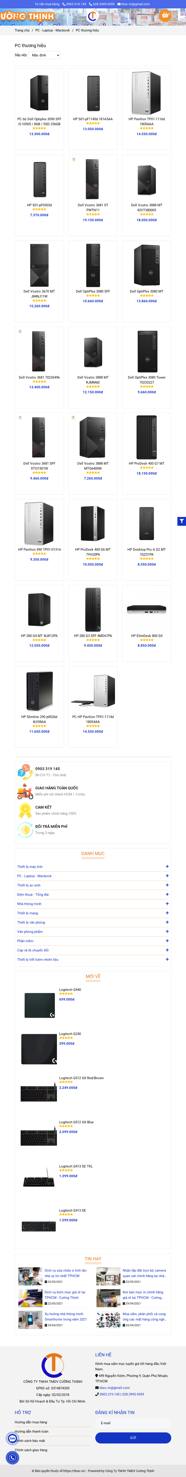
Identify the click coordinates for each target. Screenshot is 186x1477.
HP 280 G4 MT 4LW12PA (39, 636)
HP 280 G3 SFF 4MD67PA (93, 636)
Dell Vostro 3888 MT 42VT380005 (146, 207)
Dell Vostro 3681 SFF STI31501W (39, 466)
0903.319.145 (76, 4)
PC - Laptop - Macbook (52, 30)
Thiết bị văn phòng (31, 922)
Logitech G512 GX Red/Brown (81, 1078)
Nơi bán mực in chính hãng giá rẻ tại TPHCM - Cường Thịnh (143, 1295)
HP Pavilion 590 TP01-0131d (39, 550)
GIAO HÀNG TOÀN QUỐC (56, 788)
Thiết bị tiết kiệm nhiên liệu (37, 960)
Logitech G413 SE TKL (76, 1166)
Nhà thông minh (29, 904)
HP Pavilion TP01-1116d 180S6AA (147, 121)
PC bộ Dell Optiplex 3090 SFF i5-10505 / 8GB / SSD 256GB (39, 121)
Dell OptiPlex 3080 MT (146, 291)
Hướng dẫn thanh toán (31, 1431)
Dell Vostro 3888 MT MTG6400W (93, 466)
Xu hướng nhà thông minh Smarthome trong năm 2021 (66, 1316)
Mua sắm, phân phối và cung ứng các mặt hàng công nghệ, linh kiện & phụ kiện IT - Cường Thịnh (145, 1317)
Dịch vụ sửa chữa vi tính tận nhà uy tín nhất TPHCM (65, 1273)
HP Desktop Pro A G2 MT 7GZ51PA (146, 552)
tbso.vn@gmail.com (135, 4)
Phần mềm (25, 941)
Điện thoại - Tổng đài (33, 895)
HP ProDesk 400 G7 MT (146, 463)
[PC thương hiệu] (93, 17)
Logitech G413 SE (72, 1210)
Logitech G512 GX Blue (76, 1122)
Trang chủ (22, 30)
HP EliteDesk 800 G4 (146, 636)
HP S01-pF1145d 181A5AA (93, 119)
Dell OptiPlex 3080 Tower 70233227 (147, 379)
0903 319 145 (47, 769)
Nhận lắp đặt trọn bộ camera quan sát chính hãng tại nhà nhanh (144, 1273)
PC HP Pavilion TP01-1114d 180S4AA (93, 719)
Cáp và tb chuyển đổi (33, 950)
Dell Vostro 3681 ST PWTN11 (93, 207)
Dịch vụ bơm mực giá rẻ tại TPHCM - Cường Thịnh (65, 1295)
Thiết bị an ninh (28, 885)
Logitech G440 (70, 990)
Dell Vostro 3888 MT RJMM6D (93, 379)
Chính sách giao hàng (31, 1450)
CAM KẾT (43, 807)
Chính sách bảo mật (30, 1441)
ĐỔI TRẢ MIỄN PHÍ (51, 826)
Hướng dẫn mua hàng (31, 1422)
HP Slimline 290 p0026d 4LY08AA (39, 719)
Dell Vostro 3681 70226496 (39, 377)
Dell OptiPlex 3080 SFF (93, 291)
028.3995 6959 (104, 4)
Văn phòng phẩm (30, 932)
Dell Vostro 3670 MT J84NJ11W (39, 293)
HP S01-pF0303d (39, 205)
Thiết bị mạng (27, 913)
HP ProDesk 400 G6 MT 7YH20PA (93, 552)
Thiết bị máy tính (29, 867)
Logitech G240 (70, 1034)
